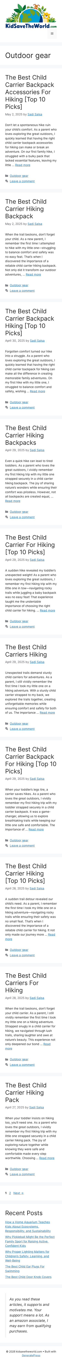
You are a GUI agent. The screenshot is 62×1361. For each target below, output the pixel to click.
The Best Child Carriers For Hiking (26, 983)
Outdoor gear (19, 176)
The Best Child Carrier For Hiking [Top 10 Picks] (30, 545)
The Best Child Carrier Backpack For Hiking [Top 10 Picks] (30, 760)
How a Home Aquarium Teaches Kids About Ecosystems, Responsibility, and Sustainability (28, 1226)
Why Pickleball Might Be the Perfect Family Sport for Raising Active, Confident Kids (30, 1241)
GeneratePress (31, 1355)
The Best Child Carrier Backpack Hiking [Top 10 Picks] (29, 322)
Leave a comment (22, 181)
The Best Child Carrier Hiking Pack (26, 1092)
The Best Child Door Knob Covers (28, 1277)
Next (18, 1193)
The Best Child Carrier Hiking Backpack (26, 209)
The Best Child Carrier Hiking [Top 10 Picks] (26, 873)
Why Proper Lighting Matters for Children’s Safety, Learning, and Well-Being (27, 1256)
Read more (22, 165)
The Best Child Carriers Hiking (26, 650)
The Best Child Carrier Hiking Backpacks (26, 435)
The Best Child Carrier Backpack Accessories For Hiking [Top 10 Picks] (29, 92)
